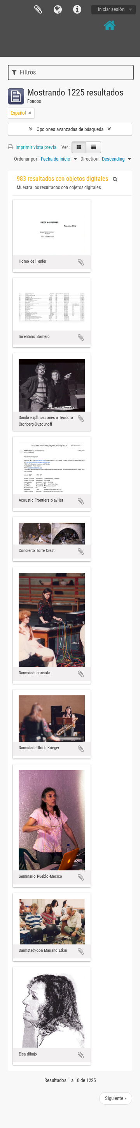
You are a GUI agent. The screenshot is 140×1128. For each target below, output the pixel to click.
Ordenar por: (26, 159)
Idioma (57, 9)
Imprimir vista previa (35, 147)
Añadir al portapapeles (81, 262)
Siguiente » (115, 1098)
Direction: (90, 159)
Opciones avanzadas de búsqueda (70, 129)
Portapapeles (38, 9)
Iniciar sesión (111, 9)
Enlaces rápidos (77, 9)
